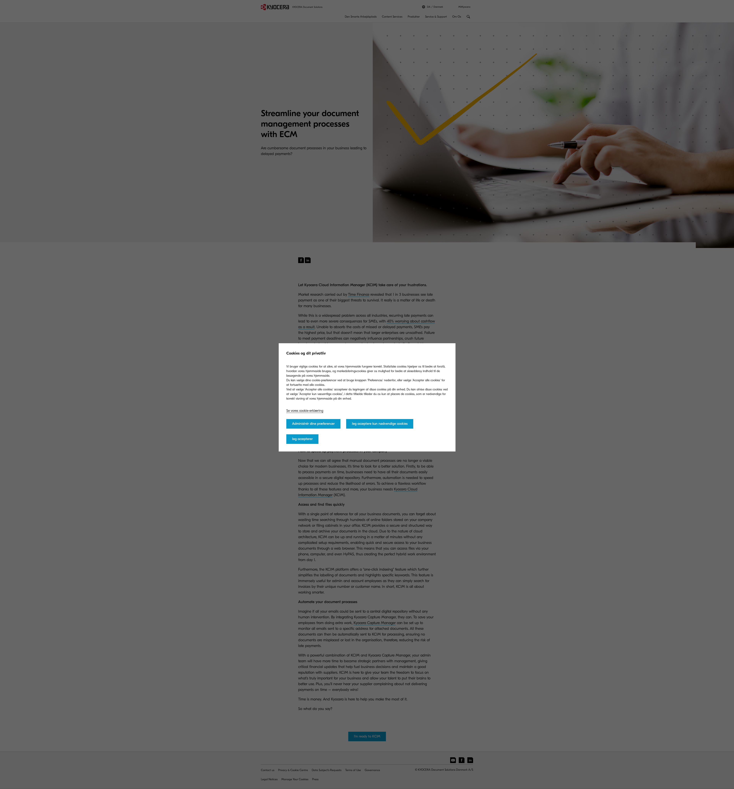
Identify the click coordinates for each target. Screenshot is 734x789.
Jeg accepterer (302, 439)
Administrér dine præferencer (313, 424)
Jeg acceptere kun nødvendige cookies (380, 424)
